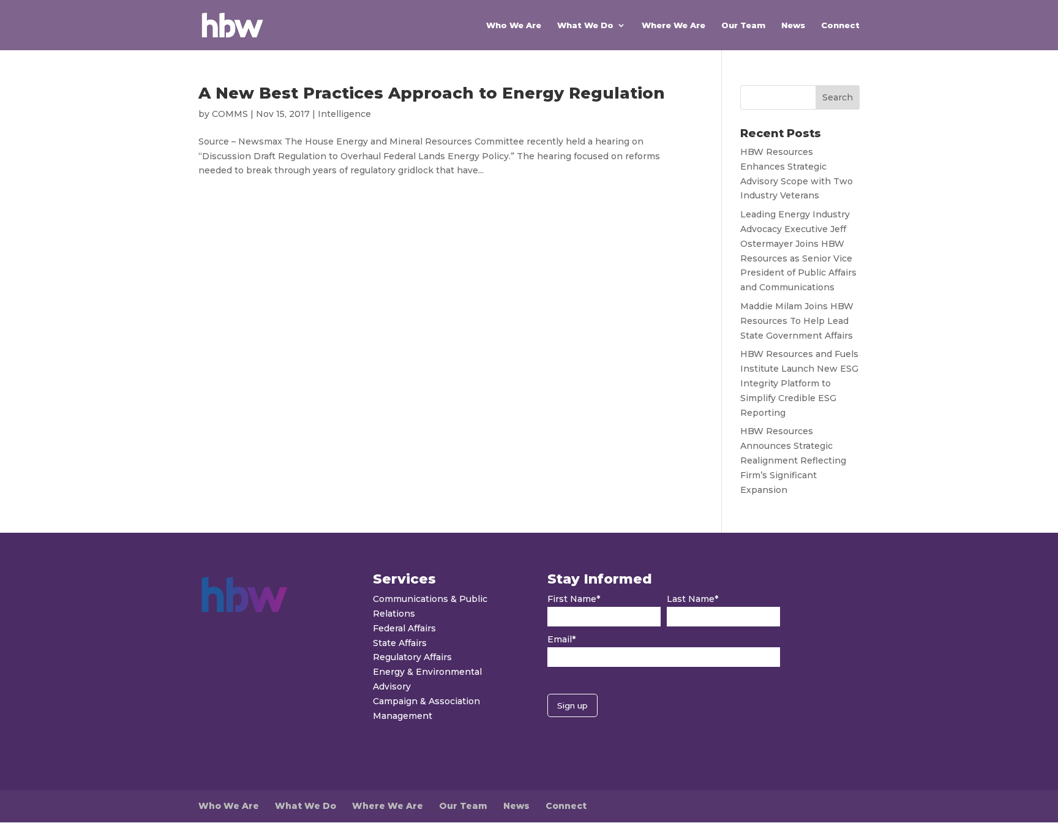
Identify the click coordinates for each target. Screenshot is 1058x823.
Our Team (743, 25)
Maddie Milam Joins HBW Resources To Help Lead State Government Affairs (797, 321)
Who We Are (513, 25)
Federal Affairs (404, 628)
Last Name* (692, 598)
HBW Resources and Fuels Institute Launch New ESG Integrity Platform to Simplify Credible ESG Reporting (799, 383)
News (793, 25)
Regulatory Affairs (412, 657)
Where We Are (673, 25)
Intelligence (344, 113)
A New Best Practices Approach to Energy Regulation (431, 93)
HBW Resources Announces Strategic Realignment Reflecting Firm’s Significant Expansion (793, 460)
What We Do (585, 25)
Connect (840, 25)
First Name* (573, 598)
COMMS (230, 113)
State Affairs (400, 642)
